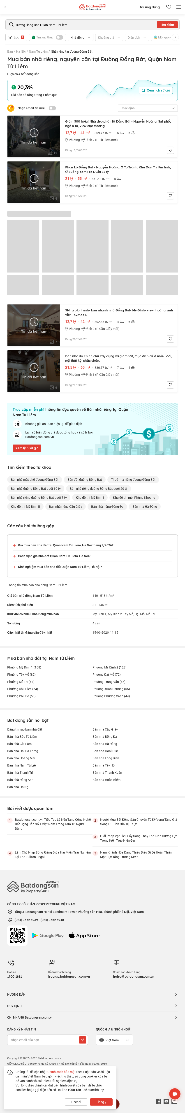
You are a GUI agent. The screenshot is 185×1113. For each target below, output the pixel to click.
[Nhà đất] (92, 6)
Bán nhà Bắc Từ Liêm (22, 736)
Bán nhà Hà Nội (18, 787)
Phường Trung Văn (108, 681)
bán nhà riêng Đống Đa (107, 506)
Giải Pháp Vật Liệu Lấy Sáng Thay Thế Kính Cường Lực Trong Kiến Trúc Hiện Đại (138, 838)
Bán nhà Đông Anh (20, 780)
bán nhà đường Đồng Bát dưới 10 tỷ (36, 488)
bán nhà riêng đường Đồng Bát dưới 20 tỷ (98, 488)
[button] (175, 37)
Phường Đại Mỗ (106, 674)
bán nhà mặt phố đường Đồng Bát (34, 479)
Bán (10, 51)
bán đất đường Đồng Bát (84, 479)
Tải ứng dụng (150, 7)
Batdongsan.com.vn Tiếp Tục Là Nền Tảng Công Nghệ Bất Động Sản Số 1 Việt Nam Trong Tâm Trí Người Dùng (53, 824)
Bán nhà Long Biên (105, 758)
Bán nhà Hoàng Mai (21, 758)
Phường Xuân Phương (111, 689)
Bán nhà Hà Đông (104, 744)
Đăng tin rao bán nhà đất (24, 729)
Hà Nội (21, 51)
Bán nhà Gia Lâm (19, 744)
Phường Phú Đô (21, 696)
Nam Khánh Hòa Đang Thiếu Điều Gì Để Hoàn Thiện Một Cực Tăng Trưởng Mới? (136, 854)
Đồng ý (101, 1102)
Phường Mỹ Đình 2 (109, 667)
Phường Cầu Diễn (22, 689)
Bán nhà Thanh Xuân (107, 772)
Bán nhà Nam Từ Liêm (22, 765)
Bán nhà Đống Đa (104, 736)
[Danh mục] (6, 7)
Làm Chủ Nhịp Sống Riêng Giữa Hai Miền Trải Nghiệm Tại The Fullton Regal (53, 854)
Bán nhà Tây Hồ (103, 765)
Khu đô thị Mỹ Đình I (90, 497)
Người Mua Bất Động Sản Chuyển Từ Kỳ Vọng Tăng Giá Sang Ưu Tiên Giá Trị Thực (138, 821)
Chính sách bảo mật (61, 1072)
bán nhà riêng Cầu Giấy (65, 506)
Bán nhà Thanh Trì (20, 772)
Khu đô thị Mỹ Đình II (25, 506)
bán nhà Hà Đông (144, 506)
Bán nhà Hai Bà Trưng (22, 751)
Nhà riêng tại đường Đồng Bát (71, 51)
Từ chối (76, 1102)
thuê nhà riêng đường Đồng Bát (133, 479)
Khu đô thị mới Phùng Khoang (134, 497)
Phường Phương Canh (111, 696)
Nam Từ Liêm (38, 51)
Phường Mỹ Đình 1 (24, 667)
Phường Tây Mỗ (21, 674)
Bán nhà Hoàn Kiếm (106, 780)
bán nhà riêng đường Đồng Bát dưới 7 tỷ (39, 497)
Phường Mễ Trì (20, 681)
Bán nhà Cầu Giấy (105, 729)
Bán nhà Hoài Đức (105, 751)
